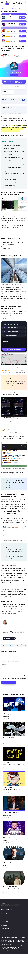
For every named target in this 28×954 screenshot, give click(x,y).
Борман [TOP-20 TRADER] (10, 886)
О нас (2, 916)
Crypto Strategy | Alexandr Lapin (11, 862)
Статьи (2, 931)
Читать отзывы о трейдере (14, 349)
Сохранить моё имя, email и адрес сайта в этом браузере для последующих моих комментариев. (14, 679)
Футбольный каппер (11, 35)
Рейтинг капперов (9, 8)
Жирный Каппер (10, 30)
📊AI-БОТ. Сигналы (10, 16)
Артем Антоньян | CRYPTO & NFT (11, 812)
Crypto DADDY (7, 712)
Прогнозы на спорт (10, 40)
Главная (2, 8)
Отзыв (4, 661)
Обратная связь (4, 919)
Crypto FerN (6, 762)
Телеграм (23, 17)
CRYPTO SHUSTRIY (8, 787)
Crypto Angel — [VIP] (8, 737)
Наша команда (4, 921)
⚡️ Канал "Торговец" (11, 23)
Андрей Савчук (5, 54)
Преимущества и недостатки (12, 111)
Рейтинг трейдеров (5, 930)
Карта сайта (3, 917)
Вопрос (9, 661)
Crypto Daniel (6, 837)
